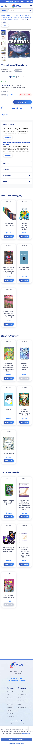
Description (8, 124)
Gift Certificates (22, 701)
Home (3, 15)
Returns (9, 710)
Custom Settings (16, 744)
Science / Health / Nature (12, 15)
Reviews (7, 175)
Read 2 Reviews (16, 85)
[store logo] (16, 5)
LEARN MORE (29, 1)
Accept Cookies (16, 739)
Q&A (5, 181)
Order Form (10, 713)
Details (6, 164)
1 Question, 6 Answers (8, 88)
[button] (4, 37)
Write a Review (20, 87)
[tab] (5, 25)
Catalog (20, 704)
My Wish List (10, 716)
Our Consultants (22, 698)
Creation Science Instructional (18, 17)
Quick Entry (10, 704)
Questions (10, 698)
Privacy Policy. (26, 734)
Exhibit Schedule (23, 695)
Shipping (9, 707)
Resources (10, 701)
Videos (6, 170)
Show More (8, 137)
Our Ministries (22, 707)
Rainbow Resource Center (16, 664)
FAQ (8, 695)
